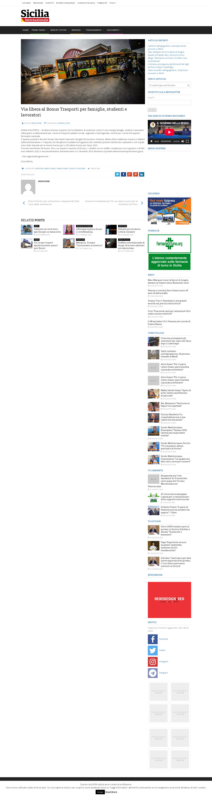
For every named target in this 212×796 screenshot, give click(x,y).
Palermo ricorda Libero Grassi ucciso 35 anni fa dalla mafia (168, 292)
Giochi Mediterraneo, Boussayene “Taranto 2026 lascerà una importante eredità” (174, 431)
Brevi (47, 168)
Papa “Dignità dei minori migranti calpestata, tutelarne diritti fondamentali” (174, 546)
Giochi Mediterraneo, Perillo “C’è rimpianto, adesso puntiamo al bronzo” (175, 446)
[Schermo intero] (187, 141)
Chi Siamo (26, 3)
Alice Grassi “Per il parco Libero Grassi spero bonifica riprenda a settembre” (175, 367)
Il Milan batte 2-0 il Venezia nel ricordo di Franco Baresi (169, 322)
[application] (169, 132)
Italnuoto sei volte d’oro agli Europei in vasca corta (47, 230)
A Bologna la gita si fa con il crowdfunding (89, 230)
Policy (113, 3)
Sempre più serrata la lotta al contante (129, 230)
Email (151, 97)
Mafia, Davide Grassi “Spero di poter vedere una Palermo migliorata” (176, 393)
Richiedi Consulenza (65, 3)
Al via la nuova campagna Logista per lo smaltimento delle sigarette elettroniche (175, 497)
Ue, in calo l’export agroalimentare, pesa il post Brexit (46, 245)
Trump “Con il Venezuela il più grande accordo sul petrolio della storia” (167, 302)
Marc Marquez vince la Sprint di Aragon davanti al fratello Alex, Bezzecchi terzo (168, 281)
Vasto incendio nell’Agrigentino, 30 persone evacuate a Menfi (175, 354)
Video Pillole (124, 240)
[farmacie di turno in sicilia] (169, 252)
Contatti (49, 3)
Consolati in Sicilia (86, 3)
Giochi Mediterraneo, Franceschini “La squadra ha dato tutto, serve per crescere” (176, 459)
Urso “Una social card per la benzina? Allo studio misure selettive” (169, 312)
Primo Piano (62, 168)
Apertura (39, 168)
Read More (111, 791)
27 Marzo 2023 (63, 123)
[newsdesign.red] (169, 599)
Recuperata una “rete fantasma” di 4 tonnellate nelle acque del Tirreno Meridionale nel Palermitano (167, 481)
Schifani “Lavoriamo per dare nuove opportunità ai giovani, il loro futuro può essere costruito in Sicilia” (176, 562)
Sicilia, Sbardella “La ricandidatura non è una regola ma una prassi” (173, 417)
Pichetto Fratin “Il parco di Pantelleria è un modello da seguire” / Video (175, 510)
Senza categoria (77, 168)
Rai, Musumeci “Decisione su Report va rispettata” (175, 404)
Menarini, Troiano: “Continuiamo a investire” (89, 244)
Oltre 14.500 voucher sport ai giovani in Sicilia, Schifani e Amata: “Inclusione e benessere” (175, 530)
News (53, 168)
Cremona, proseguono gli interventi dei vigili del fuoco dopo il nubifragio (176, 341)
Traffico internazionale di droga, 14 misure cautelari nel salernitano (131, 245)
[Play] (151, 141)
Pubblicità (102, 3)
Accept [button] (100, 792)
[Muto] (182, 141)
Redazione (38, 3)
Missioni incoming (84, 226)
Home (25, 30)
